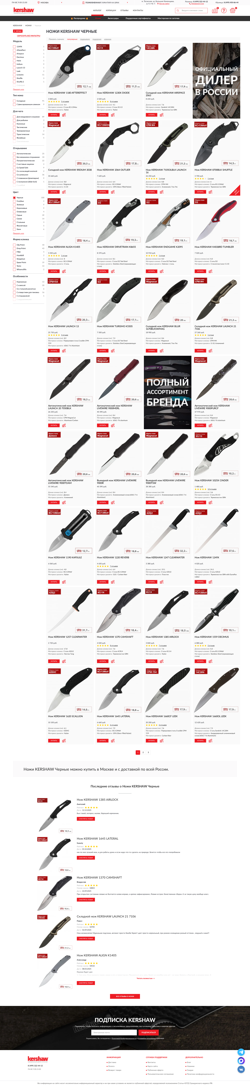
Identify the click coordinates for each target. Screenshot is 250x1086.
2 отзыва (211, 646)
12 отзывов (212, 489)
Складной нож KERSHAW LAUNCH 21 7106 (106, 916)
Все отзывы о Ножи (125, 996)
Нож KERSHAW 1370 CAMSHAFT (99, 877)
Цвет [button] (15, 192)
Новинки (190, 1066)
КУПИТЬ (54, 115)
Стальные (21, 222)
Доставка (112, 1062)
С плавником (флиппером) (28, 178)
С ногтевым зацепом (25, 164)
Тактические (22, 127)
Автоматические (24, 154)
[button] (196, 3)
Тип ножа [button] (18, 95)
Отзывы (124, 10)
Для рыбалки (22, 120)
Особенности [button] (20, 276)
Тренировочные (23, 131)
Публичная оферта (155, 1070)
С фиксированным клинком (28, 104)
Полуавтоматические (26, 161)
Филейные (21, 138)
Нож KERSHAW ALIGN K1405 (97, 955)
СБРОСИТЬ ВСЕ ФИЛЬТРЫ (28, 36)
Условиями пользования (147, 1038)
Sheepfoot (21, 259)
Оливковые (21, 212)
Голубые (20, 201)
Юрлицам (111, 10)
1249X (19, 47)
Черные (20, 198)
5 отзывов (65, 101)
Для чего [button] (18, 111)
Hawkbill (20, 255)
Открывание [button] (20, 148)
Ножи (98, 18)
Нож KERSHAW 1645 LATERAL (97, 838)
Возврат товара (114, 1070)
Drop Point (21, 248)
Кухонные (21, 124)
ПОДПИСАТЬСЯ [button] (149, 1033)
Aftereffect (21, 50)
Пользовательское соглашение (161, 1074)
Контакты (138, 10)
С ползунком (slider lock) (27, 182)
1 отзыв (162, 179)
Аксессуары (113, 18)
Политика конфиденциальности (200, 1074)
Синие (19, 219)
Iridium (20, 64)
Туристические (23, 134)
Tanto (19, 266)
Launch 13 (21, 68)
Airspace (20, 54)
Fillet (19, 252)
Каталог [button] (97, 10)
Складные (21, 101)
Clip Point (21, 245)
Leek (18, 71)
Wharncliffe (21, 269)
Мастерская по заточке (168, 18)
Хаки (19, 229)
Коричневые (22, 208)
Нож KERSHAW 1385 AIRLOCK (97, 799)
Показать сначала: (56, 39)
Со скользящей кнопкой (27, 171)
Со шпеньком (22, 175)
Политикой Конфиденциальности (124, 1038)
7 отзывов (114, 566)
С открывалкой (23, 296)
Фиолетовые (22, 226)
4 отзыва (64, 335)
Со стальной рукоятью (26, 289)
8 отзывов (114, 101)
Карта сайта (153, 1066)
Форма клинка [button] (21, 239)
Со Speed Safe (22, 168)
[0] (233, 10)
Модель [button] (17, 41)
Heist (19, 61)
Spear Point (21, 262)
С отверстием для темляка (28, 292)
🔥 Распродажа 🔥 (79, 18)
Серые (19, 215)
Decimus (20, 57)
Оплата (111, 1066)
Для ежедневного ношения (28, 117)
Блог (189, 1062)
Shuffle (19, 78)
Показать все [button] (18, 89)
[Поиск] (177, 10)
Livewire (20, 75)
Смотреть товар (86, 819)
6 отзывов (114, 725)
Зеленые (20, 205)
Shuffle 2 (20, 82)
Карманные (21, 282)
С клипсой (21, 285)
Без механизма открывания (28, 157)
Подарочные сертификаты (138, 18)
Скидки (190, 1070)
